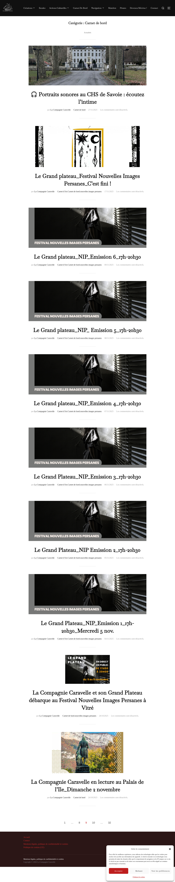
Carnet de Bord (80, 8)
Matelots (112, 8)
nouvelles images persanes (91, 191)
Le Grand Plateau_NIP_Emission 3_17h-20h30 (87, 476)
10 (93, 822)
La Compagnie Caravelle (60, 110)
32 (109, 822)
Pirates (123, 8)
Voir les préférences (160, 871)
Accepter (118, 871)
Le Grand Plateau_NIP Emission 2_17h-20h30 (87, 549)
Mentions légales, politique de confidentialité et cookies (45, 844)
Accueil (26, 837)
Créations (27, 8)
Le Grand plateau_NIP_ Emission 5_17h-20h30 (87, 330)
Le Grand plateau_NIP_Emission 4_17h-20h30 (87, 403)
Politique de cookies (139, 877)
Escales (42, 8)
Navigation (96, 8)
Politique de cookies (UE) (33, 847)
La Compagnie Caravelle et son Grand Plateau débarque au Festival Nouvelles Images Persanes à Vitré (87, 700)
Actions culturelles (57, 8)
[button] (170, 849)
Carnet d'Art (62, 191)
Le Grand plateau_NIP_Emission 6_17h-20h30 (87, 256)
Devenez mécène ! (138, 8)
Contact (154, 8)
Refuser (139, 871)
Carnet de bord (79, 110)
